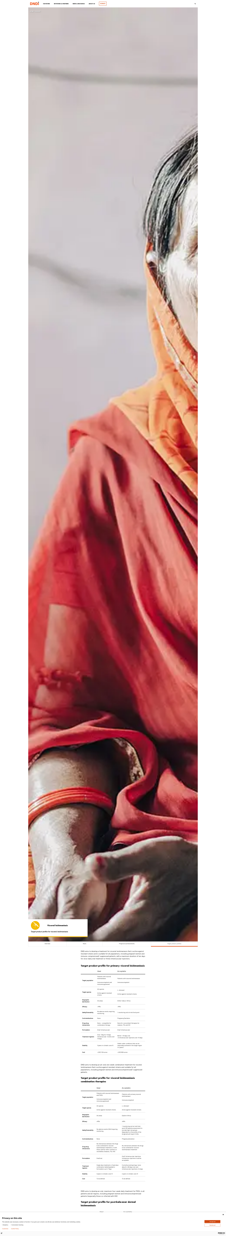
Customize (5, 1228)
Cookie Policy (15, 1228)
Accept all (212, 1221)
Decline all (212, 1225)
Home (32, 11)
